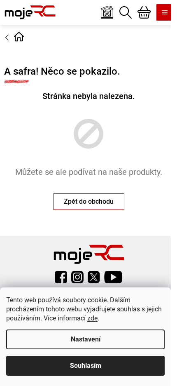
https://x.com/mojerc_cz (94, 277)
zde (92, 318)
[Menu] (164, 12)
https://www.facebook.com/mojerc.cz (61, 277)
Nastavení (85, 339)
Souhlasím (85, 366)
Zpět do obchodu (89, 201)
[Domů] (19, 36)
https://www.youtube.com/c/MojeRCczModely (113, 277)
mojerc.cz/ (77, 277)
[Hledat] (125, 12)
